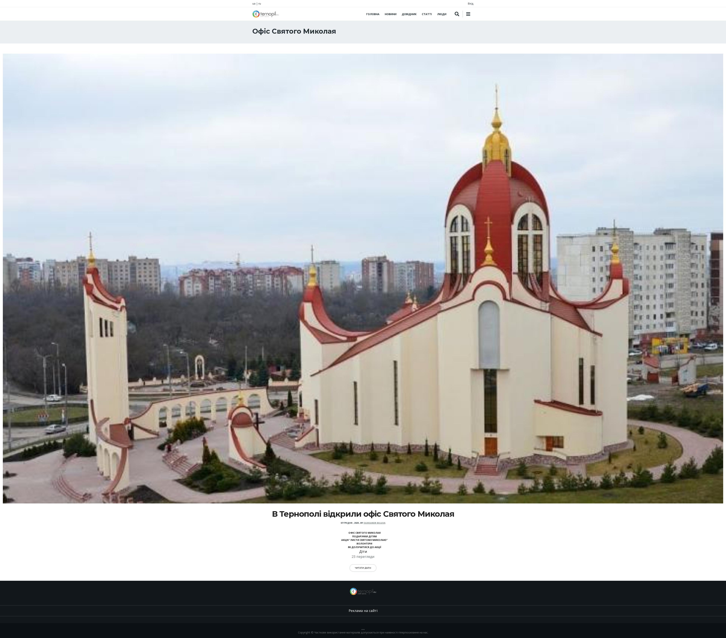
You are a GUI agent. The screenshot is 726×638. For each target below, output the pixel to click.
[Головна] (265, 14)
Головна (372, 14)
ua (253, 3)
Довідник (409, 14)
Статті (427, 14)
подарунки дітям (364, 536)
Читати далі (362, 568)
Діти (363, 551)
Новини (390, 14)
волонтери (364, 543)
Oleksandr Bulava (374, 522)
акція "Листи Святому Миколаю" (364, 540)
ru (259, 3)
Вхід (471, 3)
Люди (441, 14)
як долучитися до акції (364, 547)
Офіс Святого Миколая (364, 532)
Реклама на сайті (363, 610)
